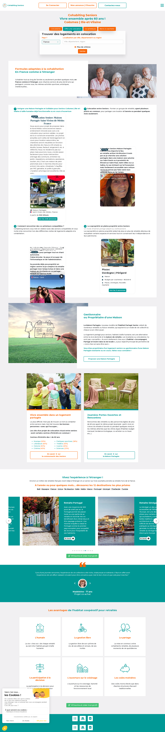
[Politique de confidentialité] (83, 718)
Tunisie (125, 489)
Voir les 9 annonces (117, 290)
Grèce (60, 489)
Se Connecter (52, 5)
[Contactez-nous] (90, 718)
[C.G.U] (75, 718)
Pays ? (45, 38)
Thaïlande (115, 489)
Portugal (97, 489)
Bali (38, 489)
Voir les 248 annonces (47, 219)
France (53, 489)
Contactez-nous (112, 5)
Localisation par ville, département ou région (82, 38)
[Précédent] (9, 521)
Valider (82, 51)
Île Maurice (69, 489)
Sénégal (106, 489)
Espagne (45, 489)
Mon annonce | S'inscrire (82, 5)
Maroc (89, 489)
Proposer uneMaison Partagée (101, 359)
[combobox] (93, 41)
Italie (77, 489)
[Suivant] (156, 521)
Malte (83, 489)
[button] (44, 521)
